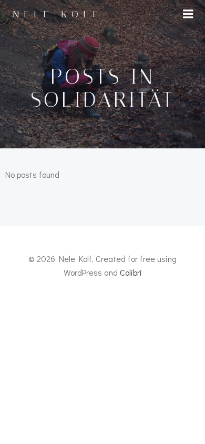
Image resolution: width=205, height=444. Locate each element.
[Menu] (188, 14)
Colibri (131, 272)
